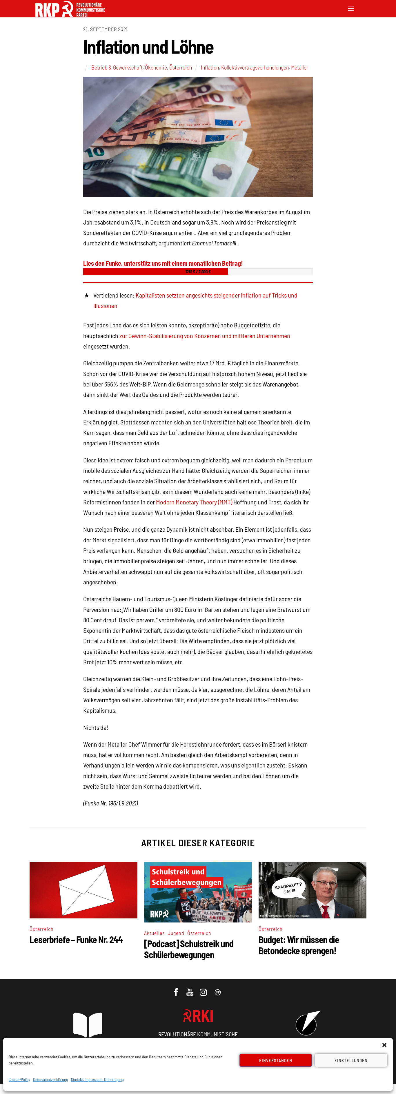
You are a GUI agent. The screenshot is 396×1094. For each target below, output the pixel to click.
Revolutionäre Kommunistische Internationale (198, 1037)
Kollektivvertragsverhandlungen (255, 67)
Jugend (176, 933)
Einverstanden (276, 1060)
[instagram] (204, 989)
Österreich (180, 67)
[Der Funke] (70, 15)
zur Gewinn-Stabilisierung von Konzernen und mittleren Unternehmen (204, 335)
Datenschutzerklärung (50, 1079)
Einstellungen (351, 1060)
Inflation (210, 67)
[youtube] (190, 989)
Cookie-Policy (19, 1079)
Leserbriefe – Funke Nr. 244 (76, 939)
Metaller (299, 67)
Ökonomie (156, 67)
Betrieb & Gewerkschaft (117, 67)
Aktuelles (154, 933)
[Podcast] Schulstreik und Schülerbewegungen (188, 949)
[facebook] (176, 989)
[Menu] (350, 8)
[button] (384, 1045)
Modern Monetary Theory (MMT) (194, 502)
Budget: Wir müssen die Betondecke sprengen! (299, 945)
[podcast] (218, 989)
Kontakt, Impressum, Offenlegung (97, 1079)
